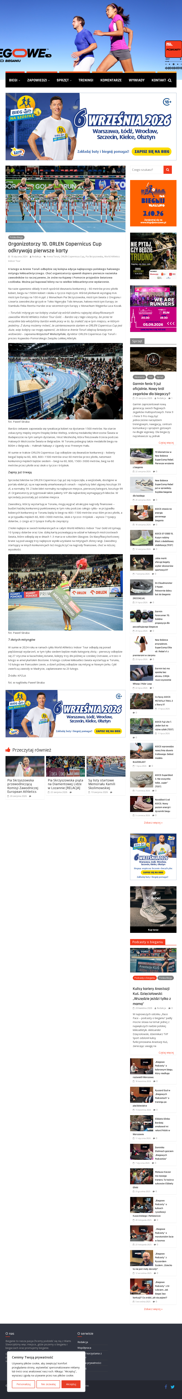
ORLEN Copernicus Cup (72, 256)
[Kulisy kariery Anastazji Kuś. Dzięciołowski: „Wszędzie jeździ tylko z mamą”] (153, 950)
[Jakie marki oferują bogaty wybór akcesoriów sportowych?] (141, 556)
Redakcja (36, 256)
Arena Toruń (53, 256)
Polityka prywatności (89, 1363)
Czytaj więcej (166, 442)
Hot (150, 377)
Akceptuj (71, 1384)
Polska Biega (16, 237)
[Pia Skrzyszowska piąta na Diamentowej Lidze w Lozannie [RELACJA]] (65, 758)
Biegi (13, 80)
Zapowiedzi (37, 80)
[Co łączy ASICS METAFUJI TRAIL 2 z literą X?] (141, 695)
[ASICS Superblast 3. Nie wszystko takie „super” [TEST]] (141, 773)
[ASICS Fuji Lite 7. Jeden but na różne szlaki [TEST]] (141, 720)
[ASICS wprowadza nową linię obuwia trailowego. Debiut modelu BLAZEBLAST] (141, 744)
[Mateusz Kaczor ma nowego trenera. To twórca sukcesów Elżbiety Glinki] (141, 1170)
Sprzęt (63, 80)
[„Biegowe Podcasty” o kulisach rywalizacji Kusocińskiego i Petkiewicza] (141, 1198)
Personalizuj (24, 1384)
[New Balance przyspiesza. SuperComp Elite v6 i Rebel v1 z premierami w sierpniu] (141, 638)
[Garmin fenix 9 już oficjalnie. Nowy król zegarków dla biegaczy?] (153, 349)
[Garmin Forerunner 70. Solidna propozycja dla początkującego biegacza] (141, 609)
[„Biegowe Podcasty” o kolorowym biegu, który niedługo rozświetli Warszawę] (141, 1060)
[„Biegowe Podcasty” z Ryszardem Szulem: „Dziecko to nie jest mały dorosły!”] (141, 1252)
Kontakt (159, 80)
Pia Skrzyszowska (94, 256)
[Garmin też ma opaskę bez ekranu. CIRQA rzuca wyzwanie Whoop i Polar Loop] (141, 666)
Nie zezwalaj (48, 1384)
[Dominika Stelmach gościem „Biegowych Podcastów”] (141, 1145)
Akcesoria (139, 377)
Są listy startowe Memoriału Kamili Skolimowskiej (101, 784)
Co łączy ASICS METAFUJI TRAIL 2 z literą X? (164, 701)
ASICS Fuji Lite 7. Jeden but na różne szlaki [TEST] (164, 726)
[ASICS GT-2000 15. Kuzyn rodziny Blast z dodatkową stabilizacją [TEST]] (141, 532)
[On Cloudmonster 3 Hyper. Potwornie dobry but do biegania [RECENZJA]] (141, 581)
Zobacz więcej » (153, 822)
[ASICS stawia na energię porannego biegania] (141, 507)
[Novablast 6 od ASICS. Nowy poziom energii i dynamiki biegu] (141, 798)
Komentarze (111, 80)
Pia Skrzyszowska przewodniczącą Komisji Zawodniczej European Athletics (22, 786)
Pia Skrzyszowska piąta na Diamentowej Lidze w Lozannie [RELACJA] (65, 784)
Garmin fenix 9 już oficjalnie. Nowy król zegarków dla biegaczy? (151, 389)
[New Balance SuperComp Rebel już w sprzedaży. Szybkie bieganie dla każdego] (141, 478)
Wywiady (136, 80)
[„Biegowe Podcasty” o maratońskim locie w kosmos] (141, 1227)
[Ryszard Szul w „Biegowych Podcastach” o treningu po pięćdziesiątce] (141, 1088)
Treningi (86, 80)
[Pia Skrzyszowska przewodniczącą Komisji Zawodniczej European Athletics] (25, 758)
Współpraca (84, 1347)
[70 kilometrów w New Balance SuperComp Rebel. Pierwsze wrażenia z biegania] (141, 450)
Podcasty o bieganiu (147, 942)
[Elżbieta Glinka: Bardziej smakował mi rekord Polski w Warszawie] (141, 1117)
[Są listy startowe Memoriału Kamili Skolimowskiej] (106, 758)
